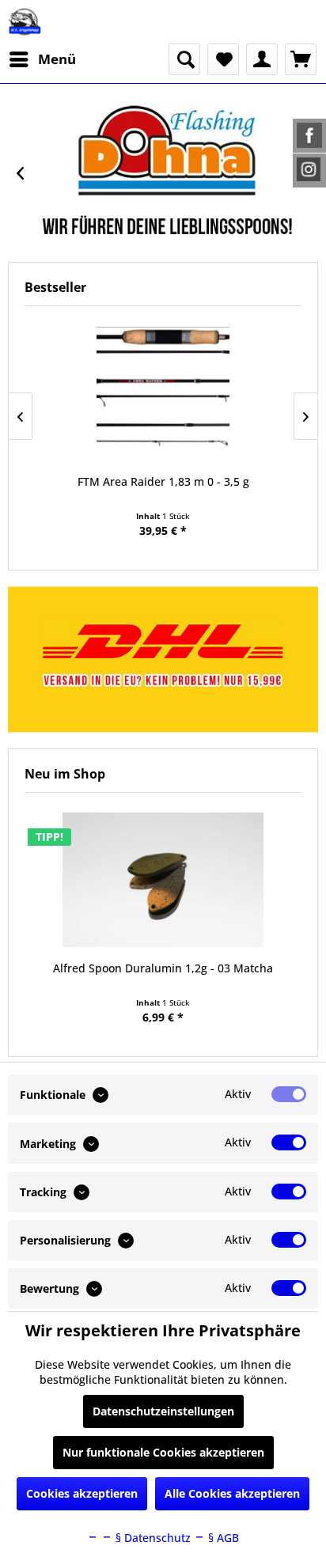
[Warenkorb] (301, 59)
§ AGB (222, 1537)
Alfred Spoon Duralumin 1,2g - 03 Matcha (163, 968)
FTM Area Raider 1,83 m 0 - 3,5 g (163, 481)
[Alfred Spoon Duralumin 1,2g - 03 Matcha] (163, 880)
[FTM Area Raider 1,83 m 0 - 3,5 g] (163, 393)
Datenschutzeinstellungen (163, 1411)
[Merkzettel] (223, 59)
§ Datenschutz (151, 1537)
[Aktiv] (288, 1094)
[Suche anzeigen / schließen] (184, 59)
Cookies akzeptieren (82, 1493)
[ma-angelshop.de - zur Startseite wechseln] (24, 22)
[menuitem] (42, 59)
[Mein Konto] (262, 59)
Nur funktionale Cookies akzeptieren (163, 1452)
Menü (57, 59)
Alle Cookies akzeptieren (232, 1493)
